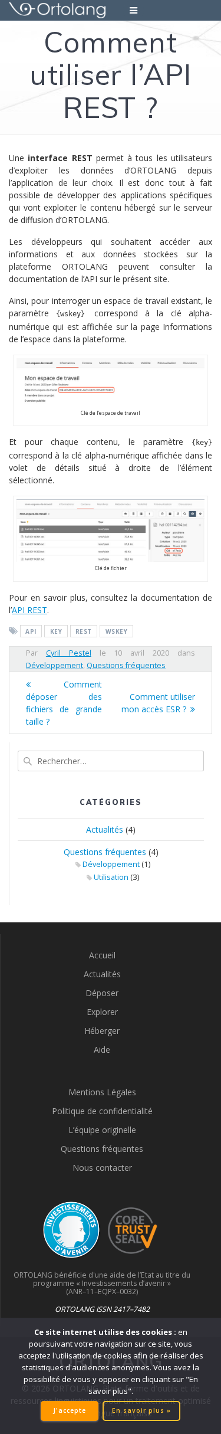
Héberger (102, 1030)
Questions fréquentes (126, 665)
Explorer (102, 1011)
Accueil (102, 955)
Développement (54, 665)
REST (83, 631)
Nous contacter (102, 1167)
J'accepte (69, 1410)
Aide (102, 1049)
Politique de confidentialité (102, 1111)
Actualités (104, 829)
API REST (29, 609)
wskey (116, 631)
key (56, 631)
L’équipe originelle (102, 1129)
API (31, 631)
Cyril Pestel (68, 653)
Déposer (101, 992)
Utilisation (111, 877)
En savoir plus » (141, 1410)
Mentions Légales (102, 1092)
